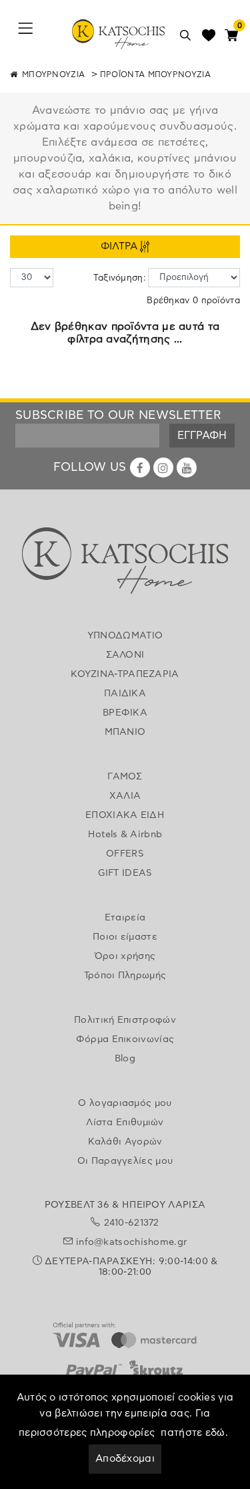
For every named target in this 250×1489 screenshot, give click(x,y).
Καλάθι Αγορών (125, 1142)
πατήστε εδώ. (194, 1433)
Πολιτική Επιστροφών (125, 1020)
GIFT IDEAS (125, 873)
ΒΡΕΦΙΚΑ (125, 713)
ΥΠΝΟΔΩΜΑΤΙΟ (125, 635)
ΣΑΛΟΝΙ (125, 655)
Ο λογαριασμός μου (124, 1103)
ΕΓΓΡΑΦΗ (202, 435)
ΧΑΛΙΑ (125, 796)
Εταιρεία (125, 917)
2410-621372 (131, 1223)
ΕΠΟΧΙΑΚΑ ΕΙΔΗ (125, 815)
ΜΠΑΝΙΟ (125, 732)
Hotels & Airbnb (125, 834)
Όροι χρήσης (125, 956)
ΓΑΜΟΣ (125, 776)
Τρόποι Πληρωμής (125, 975)
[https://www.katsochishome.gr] (125, 563)
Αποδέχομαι (125, 1459)
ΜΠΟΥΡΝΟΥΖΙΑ (53, 74)
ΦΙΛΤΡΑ (120, 246)
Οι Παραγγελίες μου (125, 1161)
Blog (125, 1058)
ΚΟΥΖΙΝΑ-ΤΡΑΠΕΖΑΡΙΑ (125, 674)
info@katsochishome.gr (131, 1242)
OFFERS (125, 854)
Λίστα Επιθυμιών (125, 1122)
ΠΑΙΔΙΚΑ (125, 693)
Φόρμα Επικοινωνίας (125, 1039)
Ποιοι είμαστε (125, 937)
